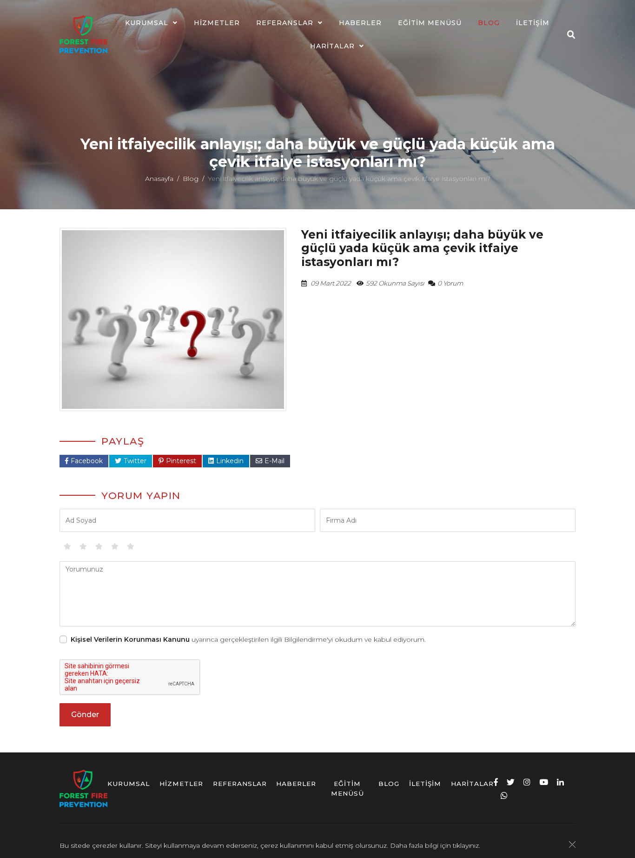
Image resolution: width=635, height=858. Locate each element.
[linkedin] (560, 781)
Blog (489, 23)
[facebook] (496, 781)
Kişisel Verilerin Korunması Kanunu (130, 639)
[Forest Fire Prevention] (83, 34)
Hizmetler (217, 23)
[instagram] (526, 781)
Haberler (360, 23)
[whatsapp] (504, 795)
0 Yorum (450, 283)
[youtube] (543, 781)
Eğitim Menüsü (430, 23)
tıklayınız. (466, 845)
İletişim (532, 23)
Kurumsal (146, 23)
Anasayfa (159, 178)
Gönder (85, 714)
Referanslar (284, 23)
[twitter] (511, 781)
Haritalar (332, 46)
